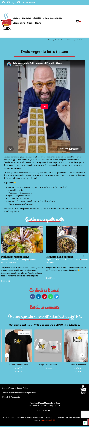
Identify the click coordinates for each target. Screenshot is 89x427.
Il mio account (29, 2)
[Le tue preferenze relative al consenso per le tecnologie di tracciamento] (85, 423)
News (38, 22)
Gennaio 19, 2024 (8, 260)
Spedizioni (31, 393)
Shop (30, 22)
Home (16, 18)
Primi (71, 260)
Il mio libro (19, 22)
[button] (5, 256)
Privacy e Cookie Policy (18, 388)
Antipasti (25, 260)
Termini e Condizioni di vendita (14, 393)
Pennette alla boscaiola (59, 256)
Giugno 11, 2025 (52, 260)
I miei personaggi (52, 18)
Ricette (37, 18)
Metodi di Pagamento (11, 397)
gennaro (63, 260)
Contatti (5, 388)
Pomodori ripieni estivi (15, 256)
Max (18, 260)
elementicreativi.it (48, 420)
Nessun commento (8, 262)
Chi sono (26, 18)
